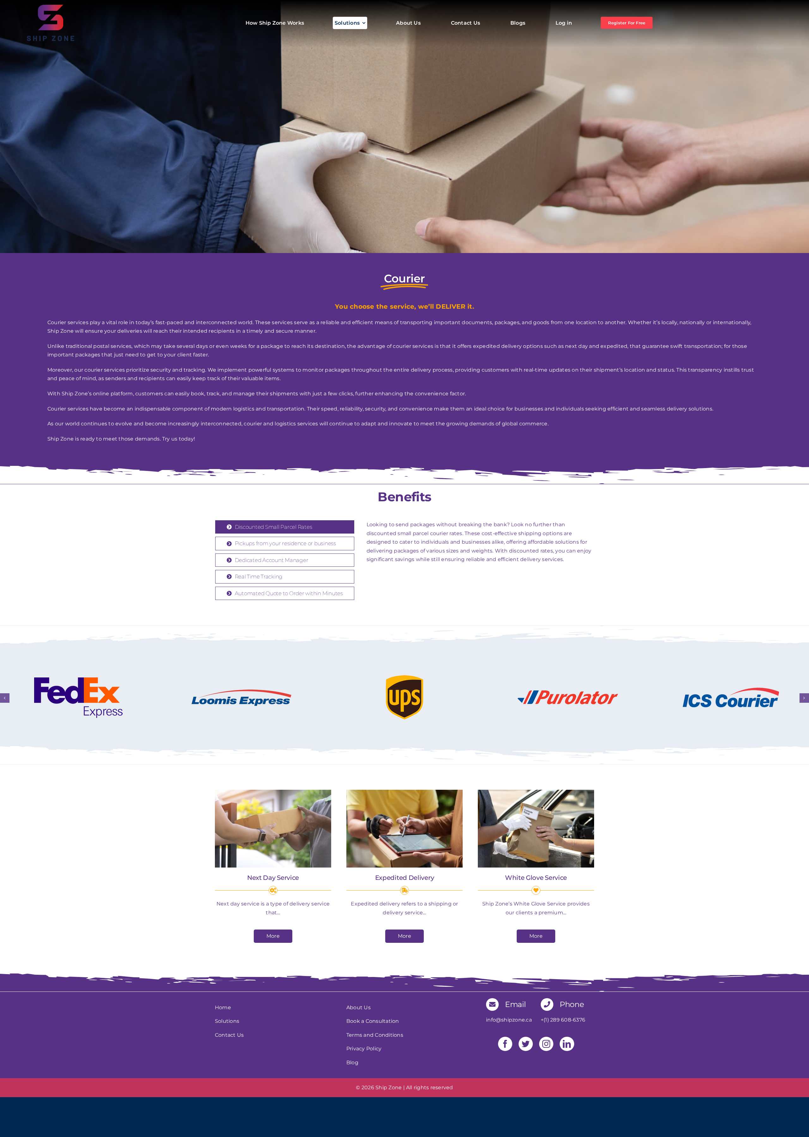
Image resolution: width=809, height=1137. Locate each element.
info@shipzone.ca (509, 1020)
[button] (4, 698)
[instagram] (546, 1044)
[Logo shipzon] (50, 7)
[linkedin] (567, 1044)
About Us (358, 1007)
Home (223, 1007)
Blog (352, 1063)
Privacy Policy (363, 1049)
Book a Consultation (372, 1021)
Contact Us (229, 1035)
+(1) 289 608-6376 (563, 1020)
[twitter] (526, 1044)
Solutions (227, 1021)
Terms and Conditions (374, 1035)
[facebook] (505, 1044)
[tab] (284, 527)
